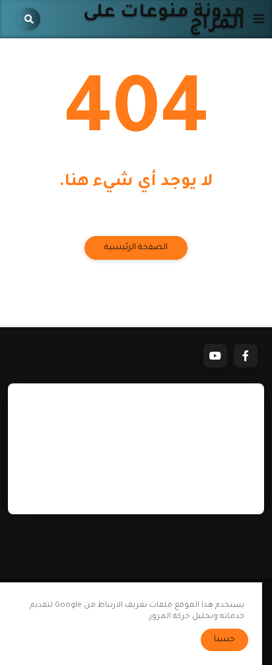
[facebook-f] (245, 356)
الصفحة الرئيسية (136, 248)
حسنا (224, 640)
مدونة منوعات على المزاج (164, 19)
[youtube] (215, 356)
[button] (254, 19)
